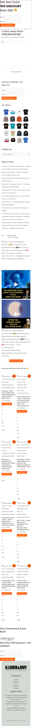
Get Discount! (9, 98)
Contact (16, 688)
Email (4, 94)
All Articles (16, 686)
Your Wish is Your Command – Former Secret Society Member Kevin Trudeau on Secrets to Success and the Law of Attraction (16, 216)
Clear (3, 430)
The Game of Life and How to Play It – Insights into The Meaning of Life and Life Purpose (16, 697)
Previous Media (16, 72)
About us (16, 682)
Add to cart (6, 403)
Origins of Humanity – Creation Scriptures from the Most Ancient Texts (16, 704)
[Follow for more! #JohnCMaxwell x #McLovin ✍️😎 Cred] (16, 254)
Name (4, 90)
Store (16, 684)
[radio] (8, 410)
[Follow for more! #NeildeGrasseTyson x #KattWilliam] (16, 284)
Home (16, 680)
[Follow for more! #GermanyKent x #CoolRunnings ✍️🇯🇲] (16, 343)
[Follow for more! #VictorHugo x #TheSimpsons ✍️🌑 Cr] (16, 314)
